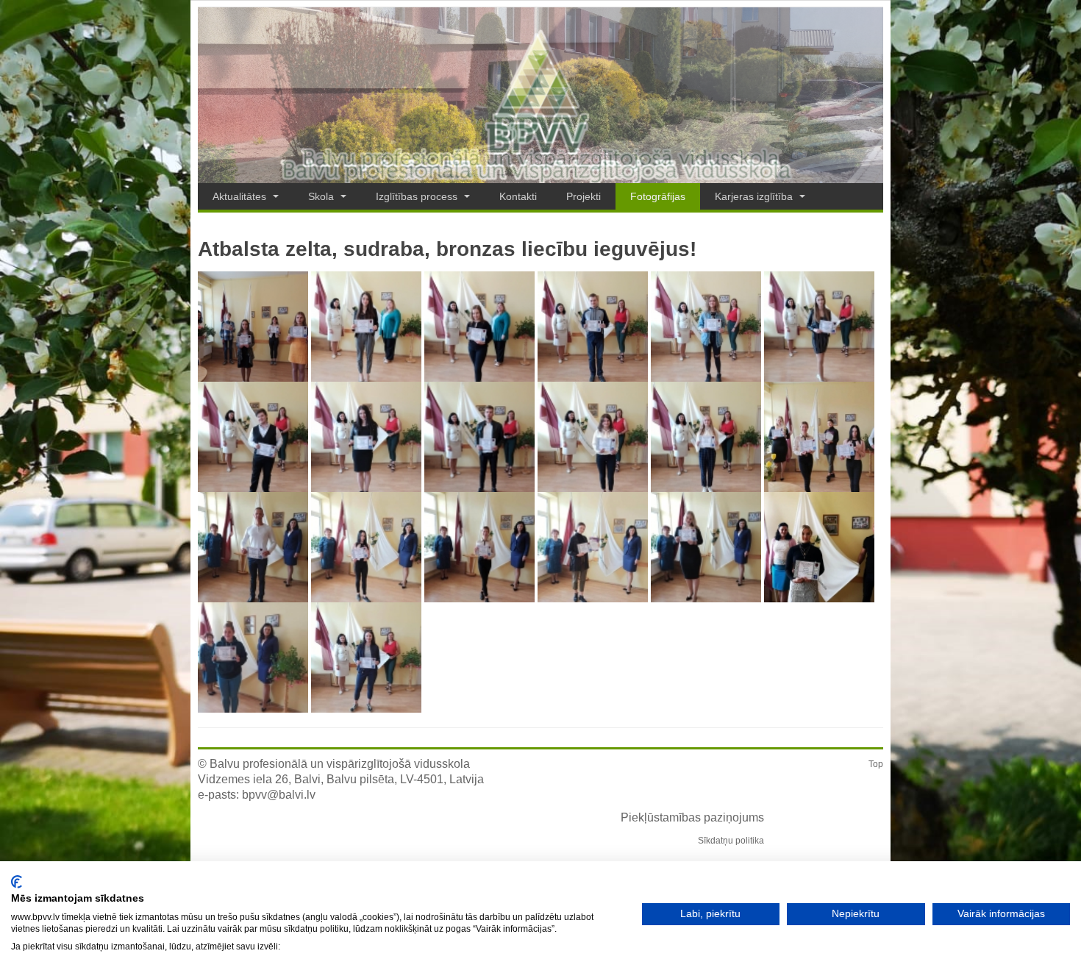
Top (875, 764)
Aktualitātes (241, 196)
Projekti (583, 196)
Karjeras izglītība (755, 196)
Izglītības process (418, 196)
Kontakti (518, 196)
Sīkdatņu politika (731, 840)
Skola (322, 196)
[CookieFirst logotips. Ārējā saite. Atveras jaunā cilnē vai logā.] (16, 881)
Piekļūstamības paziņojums (692, 817)
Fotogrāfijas (657, 196)
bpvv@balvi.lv (278, 794)
